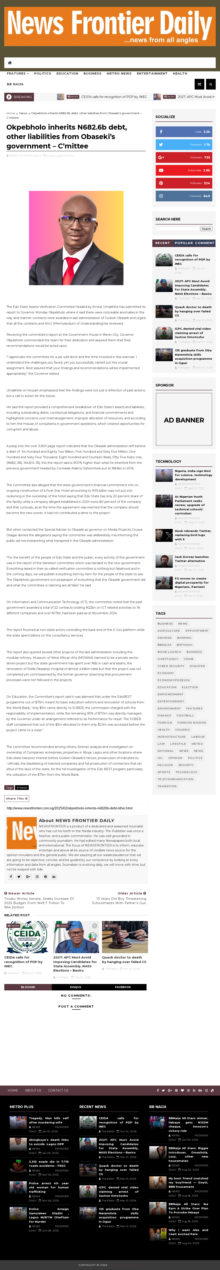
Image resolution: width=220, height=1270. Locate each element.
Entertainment (152, 73)
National (166, 750)
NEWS (198, 750)
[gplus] (170, 1091)
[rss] (194, 1091)
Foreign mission (191, 722)
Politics (42, 73)
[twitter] (163, 1091)
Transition (167, 786)
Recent (162, 243)
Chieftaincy (168, 658)
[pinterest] (176, 1091)
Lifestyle (178, 743)
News (48, 96)
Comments (205, 243)
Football (185, 715)
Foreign (165, 722)
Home (10, 113)
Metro (197, 743)
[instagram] (206, 1091)
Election (190, 687)
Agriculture (169, 630)
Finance (165, 715)
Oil (160, 757)
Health (180, 73)
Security (186, 765)
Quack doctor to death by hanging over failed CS (124, 959)
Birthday (185, 644)
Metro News (119, 73)
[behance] (200, 1091)
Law (161, 743)
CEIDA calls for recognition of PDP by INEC (88, 97)
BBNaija (165, 644)
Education (67, 73)
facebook (123, 987)
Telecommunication (176, 779)
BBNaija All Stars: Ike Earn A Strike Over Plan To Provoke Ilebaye (188, 1208)
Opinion (175, 757)
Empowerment (171, 694)
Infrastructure (172, 736)
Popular (184, 243)
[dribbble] (188, 1091)
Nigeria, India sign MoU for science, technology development (193, 475)
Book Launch (170, 651)
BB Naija (15, 84)
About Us (33, 1090)
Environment (169, 708)
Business (93, 73)
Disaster (197, 666)
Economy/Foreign (174, 680)
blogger (28, 987)
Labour (198, 736)
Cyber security (171, 666)
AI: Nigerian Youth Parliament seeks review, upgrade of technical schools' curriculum (190, 505)
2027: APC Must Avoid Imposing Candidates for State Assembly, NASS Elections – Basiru (75, 963)
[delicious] (212, 1091)
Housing (182, 729)
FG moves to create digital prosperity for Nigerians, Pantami (192, 583)
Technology (187, 772)
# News (22, 787)
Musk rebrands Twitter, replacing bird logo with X (193, 535)
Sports (164, 772)
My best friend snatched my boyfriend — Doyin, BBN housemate (188, 1182)
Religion (165, 765)
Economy (166, 673)
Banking (184, 637)
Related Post (17, 915)
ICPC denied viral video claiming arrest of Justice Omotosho (193, 333)
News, (70, 155)
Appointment (197, 630)
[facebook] (158, 1091)
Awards (165, 637)
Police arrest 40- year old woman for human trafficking (49, 1187)
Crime (189, 658)
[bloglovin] (182, 1091)
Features (16, 73)
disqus (75, 987)
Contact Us (58, 1090)
